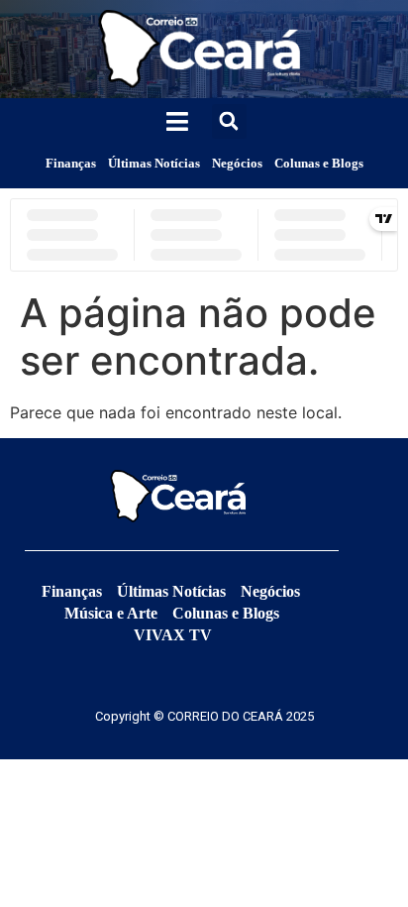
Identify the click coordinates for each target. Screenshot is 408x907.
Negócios (237, 163)
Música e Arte (110, 613)
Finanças (71, 163)
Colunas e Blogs (318, 163)
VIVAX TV (173, 634)
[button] (229, 121)
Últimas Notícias (154, 163)
